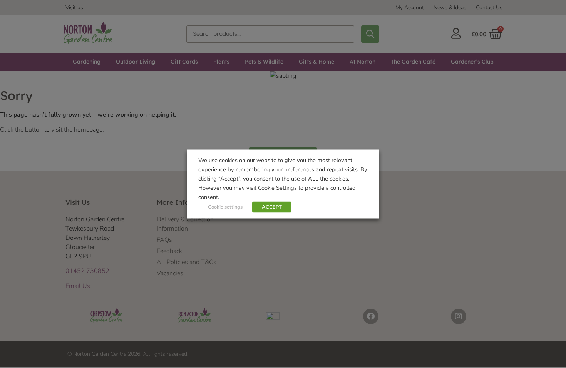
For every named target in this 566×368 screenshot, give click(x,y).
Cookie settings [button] (225, 207)
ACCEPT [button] (272, 207)
